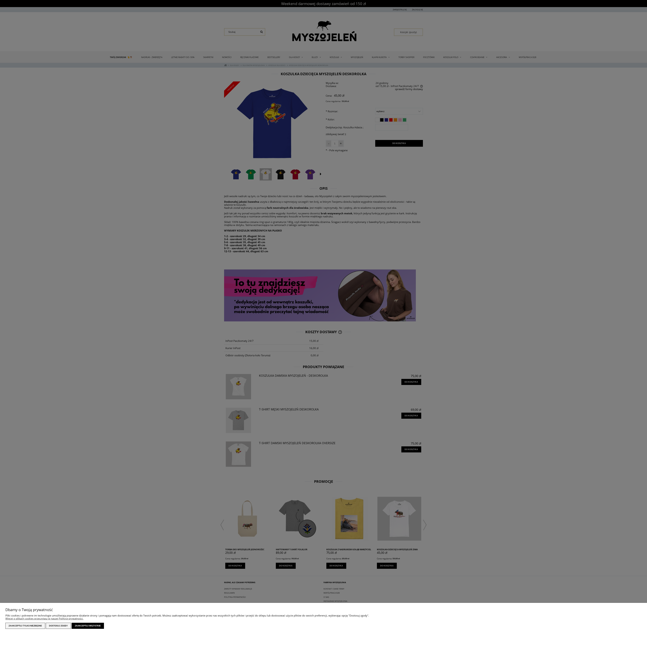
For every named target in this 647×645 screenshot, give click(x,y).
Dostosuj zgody (58, 626)
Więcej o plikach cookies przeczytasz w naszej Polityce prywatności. (44, 618)
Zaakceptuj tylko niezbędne (25, 626)
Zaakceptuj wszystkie (88, 626)
